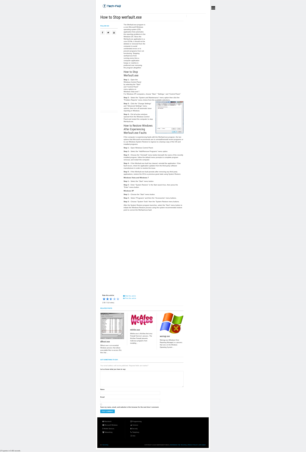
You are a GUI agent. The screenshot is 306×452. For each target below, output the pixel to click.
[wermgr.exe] (171, 323)
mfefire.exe (135, 330)
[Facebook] (102, 32)
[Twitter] (108, 32)
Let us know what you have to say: (113, 369)
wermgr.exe (165, 336)
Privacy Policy (193, 445)
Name (102, 389)
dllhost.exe (105, 341)
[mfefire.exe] (142, 320)
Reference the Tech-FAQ (178, 445)
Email (102, 397)
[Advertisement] (143, 11)
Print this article (130, 298)
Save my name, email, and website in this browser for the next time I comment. (129, 407)
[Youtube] (114, 32)
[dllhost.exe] (112, 326)
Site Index (202, 445)
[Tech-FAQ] (112, 6)
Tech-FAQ (105, 445)
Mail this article (130, 296)
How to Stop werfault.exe (121, 17)
